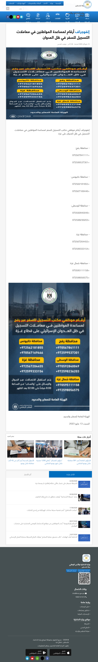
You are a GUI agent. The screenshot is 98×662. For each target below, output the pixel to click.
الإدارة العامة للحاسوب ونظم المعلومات (51, 645)
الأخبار (45, 3)
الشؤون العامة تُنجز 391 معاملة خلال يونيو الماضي (79, 461)
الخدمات (11, 3)
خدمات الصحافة (71, 570)
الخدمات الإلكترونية (84, 570)
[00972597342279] (37, 658)
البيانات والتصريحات (34, 3)
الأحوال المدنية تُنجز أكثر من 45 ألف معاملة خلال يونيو (21, 461)
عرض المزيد (10, 436)
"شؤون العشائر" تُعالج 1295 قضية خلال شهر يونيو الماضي (49, 461)
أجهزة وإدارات (21, 3)
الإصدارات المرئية (83, 613)
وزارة (51, 3)
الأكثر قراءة (70, 474)
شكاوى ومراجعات (83, 610)
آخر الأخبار (27, 474)
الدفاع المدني (84, 627)
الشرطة (86, 623)
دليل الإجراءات (84, 606)
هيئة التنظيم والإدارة (82, 630)
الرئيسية (58, 3)
